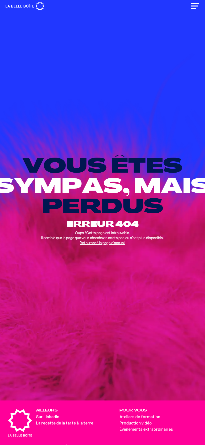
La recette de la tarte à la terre (64, 422)
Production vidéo (136, 422)
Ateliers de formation (140, 416)
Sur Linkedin (47, 416)
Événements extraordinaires (146, 429)
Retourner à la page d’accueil (102, 243)
